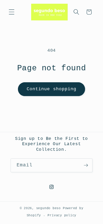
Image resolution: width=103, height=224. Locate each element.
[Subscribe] (85, 165)
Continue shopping (52, 89)
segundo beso (48, 208)
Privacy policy (62, 215)
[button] (11, 12)
